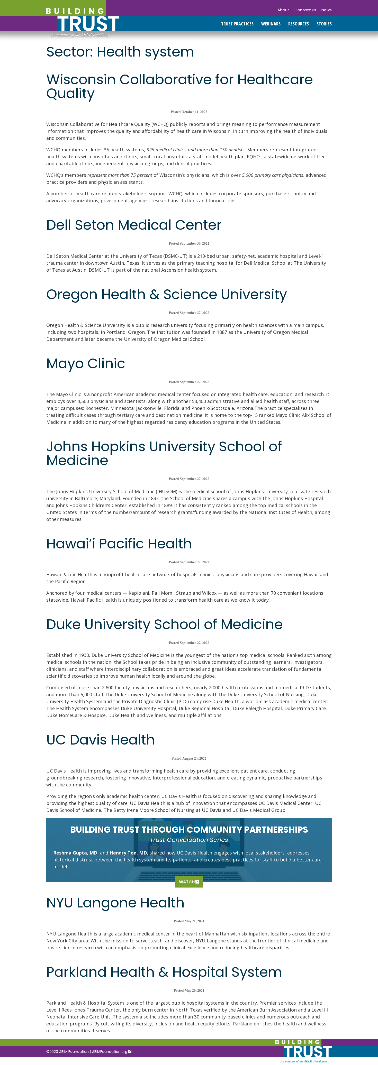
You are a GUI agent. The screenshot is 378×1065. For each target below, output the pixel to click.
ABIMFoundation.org (110, 1051)
